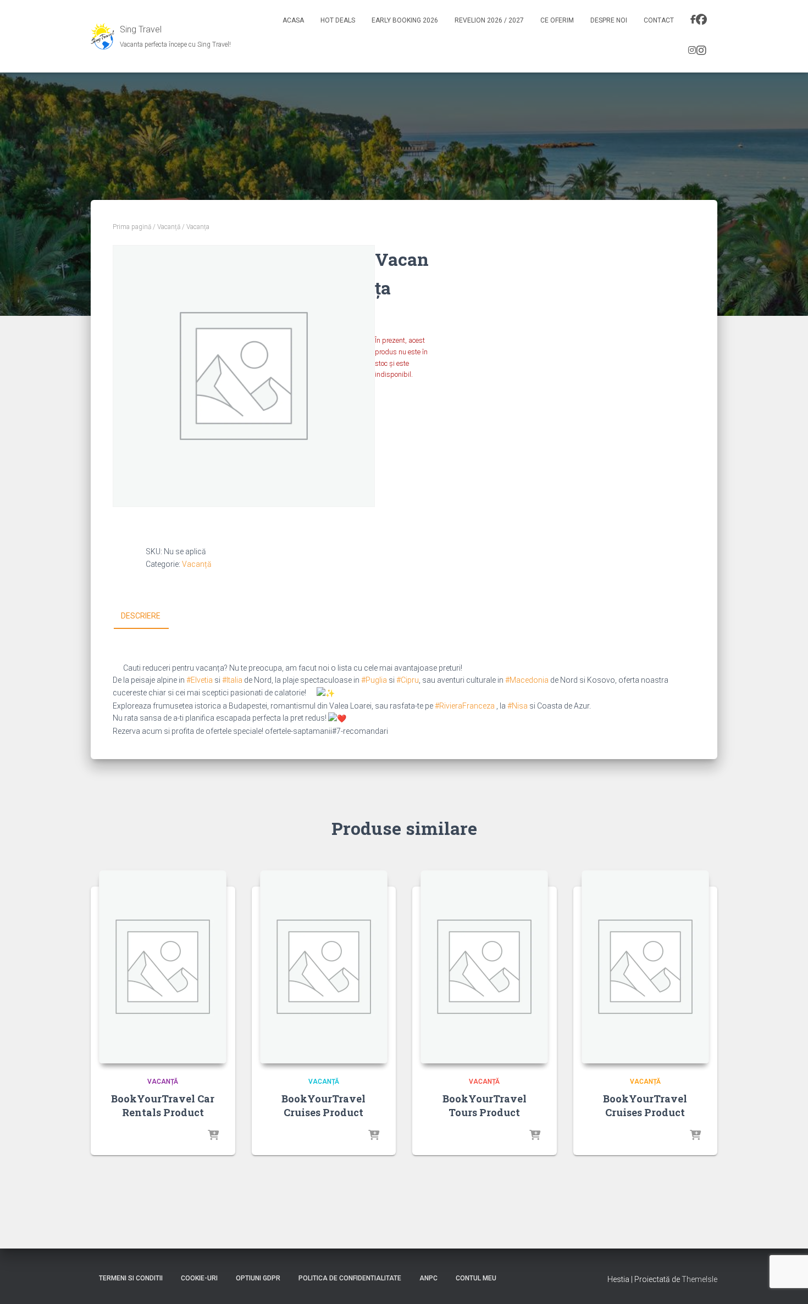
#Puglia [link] (374, 680)
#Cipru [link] (407, 680)
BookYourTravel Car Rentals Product (162, 1105)
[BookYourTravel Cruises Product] (324, 966)
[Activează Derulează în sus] (786, 1282)
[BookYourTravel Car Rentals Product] (162, 966)
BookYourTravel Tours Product (484, 1105)
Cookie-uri (199, 1278)
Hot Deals (337, 20)
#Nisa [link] (517, 705)
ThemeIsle (699, 1279)
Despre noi (608, 20)
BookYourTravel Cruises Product (323, 1105)
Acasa (293, 20)
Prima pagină (132, 227)
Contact (659, 20)
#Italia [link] (232, 680)
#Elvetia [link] (199, 680)
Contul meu (476, 1278)
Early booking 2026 (405, 20)
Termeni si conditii (131, 1278)
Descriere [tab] (141, 615)
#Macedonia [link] (527, 680)
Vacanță (168, 227)
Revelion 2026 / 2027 (489, 20)
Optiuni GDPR (258, 1278)
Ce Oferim (557, 20)
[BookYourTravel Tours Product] (484, 966)
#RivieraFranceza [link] (465, 705)
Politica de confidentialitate (349, 1278)
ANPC (428, 1278)
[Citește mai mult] (213, 1135)
